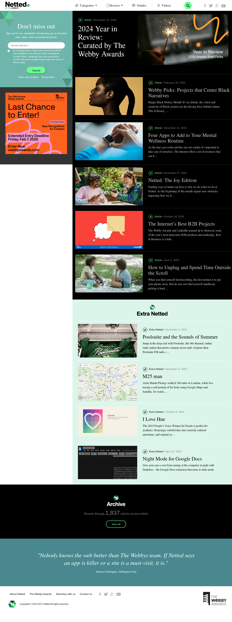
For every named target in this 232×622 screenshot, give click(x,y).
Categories (87, 5)
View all (116, 524)
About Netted (17, 594)
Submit (36, 70)
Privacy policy (48, 77)
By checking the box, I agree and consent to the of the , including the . (38, 56)
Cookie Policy (20, 56)
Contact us (86, 594)
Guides (141, 5)
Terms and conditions (28, 77)
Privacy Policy (40, 53)
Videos (166, 5)
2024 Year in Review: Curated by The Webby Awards (102, 41)
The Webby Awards (40, 594)
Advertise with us (65, 594)
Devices (114, 5)
